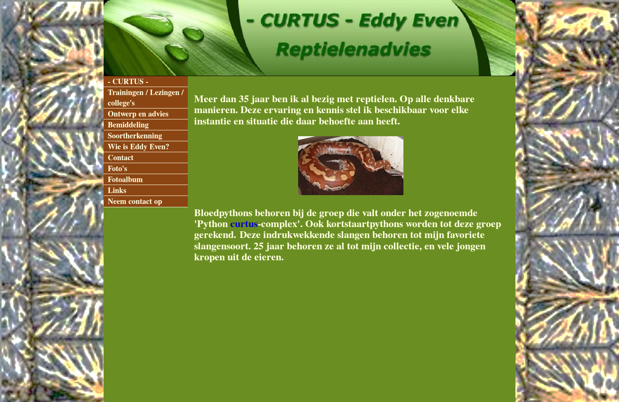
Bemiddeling (128, 124)
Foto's (117, 168)
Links (117, 190)
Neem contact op (135, 201)
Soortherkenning (135, 135)
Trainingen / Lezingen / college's (146, 97)
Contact (120, 157)
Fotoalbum (125, 179)
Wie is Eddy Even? (138, 146)
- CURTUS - (128, 81)
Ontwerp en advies (138, 113)
